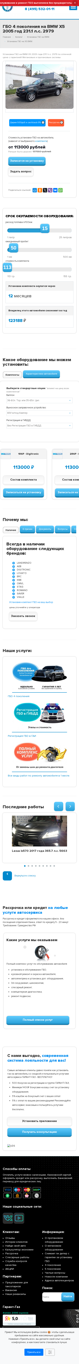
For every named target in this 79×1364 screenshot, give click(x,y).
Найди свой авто (15, 1245)
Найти (68, 1296)
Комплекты (12, 374)
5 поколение (53, 1268)
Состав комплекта (23, 479)
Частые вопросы (55, 1272)
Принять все (34, 1352)
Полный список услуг (38, 1020)
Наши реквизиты (15, 1294)
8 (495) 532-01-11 (39, 9)
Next (68, 86)
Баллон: (10, 395)
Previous (11, 86)
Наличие (11, 530)
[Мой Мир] (35, 190)
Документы (45, 529)
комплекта (41, 141)
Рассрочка (11, 1253)
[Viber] (50, 190)
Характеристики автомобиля (41, 373)
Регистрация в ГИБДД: (18, 420)
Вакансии (11, 1290)
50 (13, 248)
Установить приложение (39, 1121)
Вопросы (63, 529)
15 (45, 228)
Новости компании (56, 1276)
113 (7, 267)
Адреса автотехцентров (59, 1280)
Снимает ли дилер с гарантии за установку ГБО (58, 1257)
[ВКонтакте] (55, 190)
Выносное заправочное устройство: (26, 407)
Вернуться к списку (25, 875)
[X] (45, 190)
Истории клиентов (16, 1241)
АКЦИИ (9, 1268)
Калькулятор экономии (19, 1249)
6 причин (27, 529)
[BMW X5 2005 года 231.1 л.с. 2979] (39, 86)
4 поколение (53, 1265)
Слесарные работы (17, 1257)
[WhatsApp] (60, 190)
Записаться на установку (23, 492)
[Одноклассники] (40, 190)
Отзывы (10, 1238)
